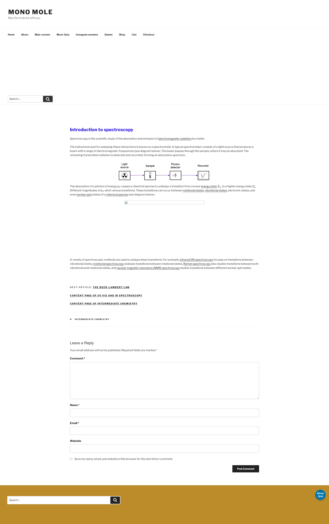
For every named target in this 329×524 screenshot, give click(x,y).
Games (109, 34)
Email (74, 423)
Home (11, 34)
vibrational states (216, 190)
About (24, 34)
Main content (42, 34)
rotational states (193, 190)
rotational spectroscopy (108, 263)
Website (75, 441)
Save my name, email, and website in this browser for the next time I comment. (123, 459)
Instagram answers (87, 34)
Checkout (148, 34)
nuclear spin (84, 194)
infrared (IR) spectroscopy (196, 259)
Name (75, 405)
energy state (209, 186)
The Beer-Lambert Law (111, 287)
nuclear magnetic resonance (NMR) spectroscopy (148, 268)
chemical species (117, 194)
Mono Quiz (63, 34)
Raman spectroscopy (197, 263)
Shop (122, 34)
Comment (77, 358)
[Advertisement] (164, 66)
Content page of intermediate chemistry (104, 303)
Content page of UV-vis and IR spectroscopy (106, 295)
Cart (134, 34)
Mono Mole (30, 12)
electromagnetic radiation (175, 138)
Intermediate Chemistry (92, 319)
